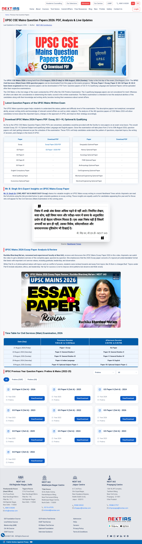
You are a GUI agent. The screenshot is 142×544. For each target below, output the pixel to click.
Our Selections (72, 3)
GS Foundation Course (12, 519)
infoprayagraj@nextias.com (118, 508)
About (38, 9)
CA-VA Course (9, 528)
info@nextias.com (11, 511)
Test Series (55, 9)
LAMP (109, 3)
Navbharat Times (74, 244)
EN (133, 3)
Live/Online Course (11, 522)
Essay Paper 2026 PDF (53, 144)
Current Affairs (67, 9)
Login (136, 9)
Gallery (109, 9)
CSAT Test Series (45, 522)
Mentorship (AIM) (10, 525)
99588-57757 (114, 505)
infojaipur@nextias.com (82, 508)
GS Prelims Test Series (47, 519)
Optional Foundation (46, 528)
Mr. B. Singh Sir (10, 193)
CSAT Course (8, 532)
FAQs (75, 522)
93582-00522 (79, 505)
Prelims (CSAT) (17, 379)
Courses (45, 9)
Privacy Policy (78, 528)
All (6, 379)
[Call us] (2, 535)
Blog (90, 9)
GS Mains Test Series (46, 525)
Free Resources (80, 9)
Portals (102, 9)
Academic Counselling (54, 3)
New (96, 9)
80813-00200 (124, 3)
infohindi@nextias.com (52, 510)
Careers (76, 525)
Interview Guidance (45, 532)
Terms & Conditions (80, 532)
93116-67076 (48, 507)
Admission (85, 3)
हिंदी (138, 3)
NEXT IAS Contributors (44, 25)
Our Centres (98, 3)
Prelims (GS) (32, 379)
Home (32, 9)
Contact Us (118, 9)
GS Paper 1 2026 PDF (53, 150)
